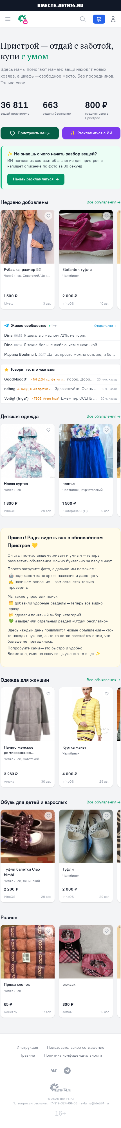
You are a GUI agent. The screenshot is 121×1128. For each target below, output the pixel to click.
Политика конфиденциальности (73, 1055)
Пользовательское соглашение (75, 1047)
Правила (27, 1055)
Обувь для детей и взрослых (34, 802)
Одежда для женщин (25, 680)
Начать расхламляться (36, 179)
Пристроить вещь (34, 133)
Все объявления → (103, 202)
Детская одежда (20, 416)
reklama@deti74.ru (94, 1103)
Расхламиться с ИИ (91, 133)
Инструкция (27, 1047)
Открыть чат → (105, 326)
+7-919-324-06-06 (63, 1103)
